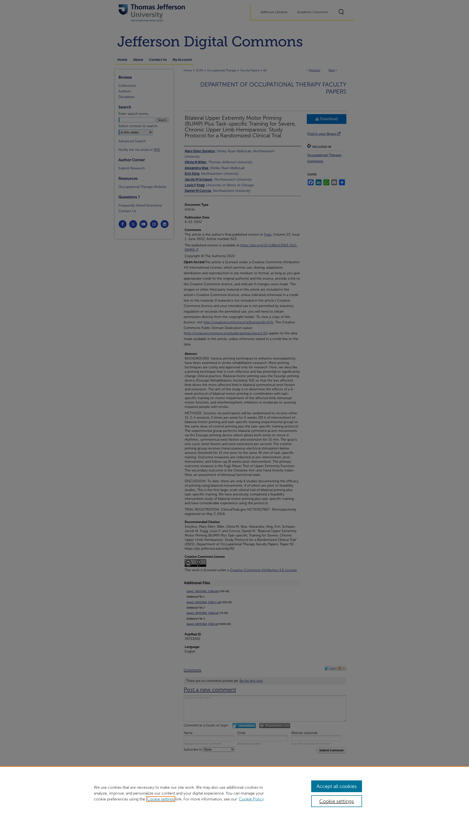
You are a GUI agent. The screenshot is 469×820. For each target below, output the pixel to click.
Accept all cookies (337, 786)
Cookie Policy (251, 799)
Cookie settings (160, 799)
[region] (234, 793)
